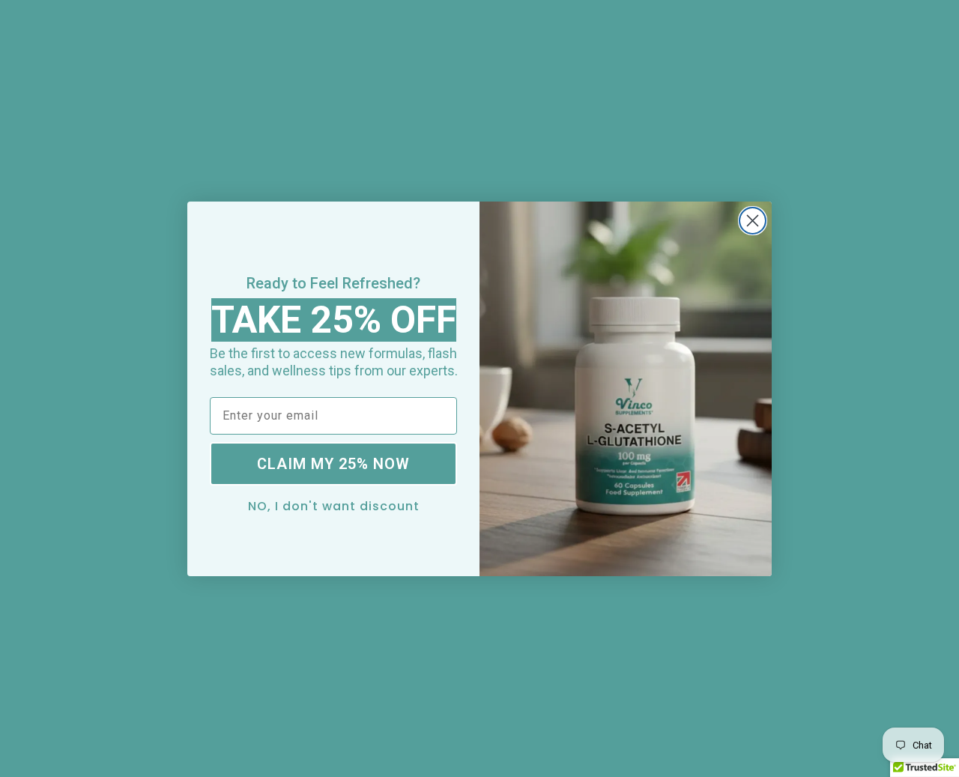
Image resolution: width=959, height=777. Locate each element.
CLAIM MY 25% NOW (333, 464)
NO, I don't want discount (334, 505)
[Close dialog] (752, 221)
